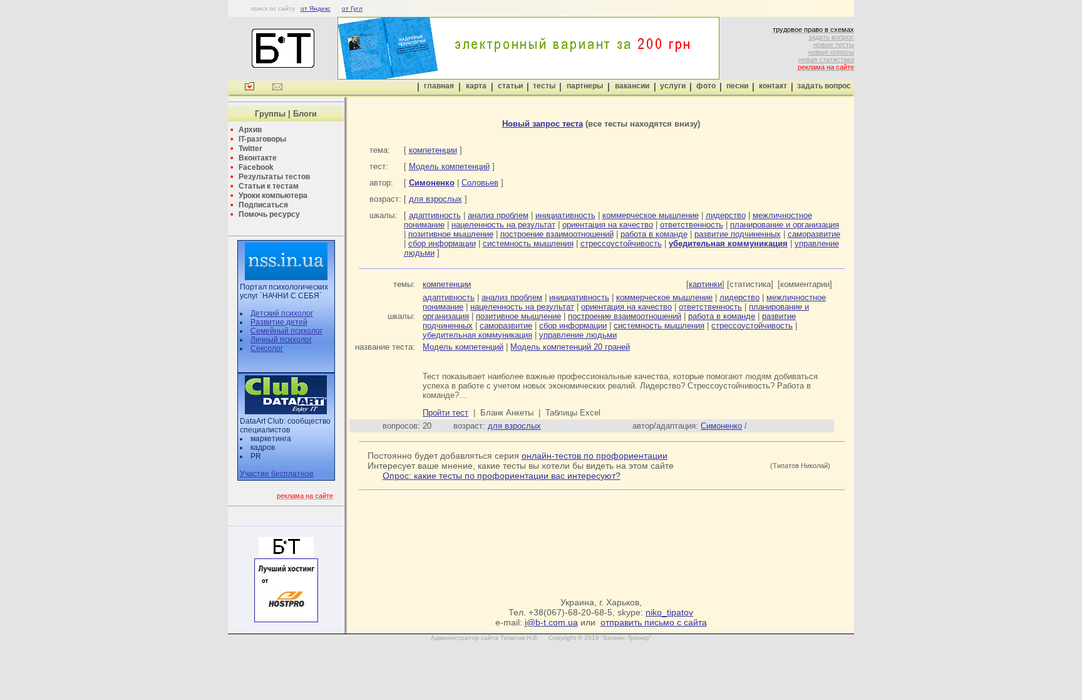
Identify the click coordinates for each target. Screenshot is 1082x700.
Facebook (256, 167)
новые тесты (833, 44)
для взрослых (435, 199)
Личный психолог (281, 339)
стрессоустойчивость (621, 243)
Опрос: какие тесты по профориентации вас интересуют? (502, 476)
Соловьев (479, 182)
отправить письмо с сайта (653, 622)
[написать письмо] (277, 88)
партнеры (585, 85)
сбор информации (442, 243)
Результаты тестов (274, 176)
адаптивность (435, 215)
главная (439, 85)
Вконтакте (258, 158)
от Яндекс (316, 8)
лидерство (726, 215)
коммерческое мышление (650, 215)
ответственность (691, 224)
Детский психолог (281, 313)
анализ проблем (498, 215)
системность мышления (528, 243)
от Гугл (352, 8)
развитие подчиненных (737, 234)
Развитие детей (278, 322)
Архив (250, 129)
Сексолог (266, 348)
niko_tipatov (669, 612)
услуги (673, 85)
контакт (773, 85)
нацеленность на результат (503, 224)
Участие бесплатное (277, 473)
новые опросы (831, 52)
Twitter (250, 148)
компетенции (433, 150)
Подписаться (263, 205)
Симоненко (721, 426)
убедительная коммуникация (477, 335)
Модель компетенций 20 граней (570, 347)
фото (706, 85)
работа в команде (654, 234)
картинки (705, 284)
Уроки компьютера (273, 195)
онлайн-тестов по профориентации (594, 456)
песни (737, 85)
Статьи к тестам (269, 186)
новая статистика (826, 59)
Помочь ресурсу (269, 214)
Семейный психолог (286, 330)
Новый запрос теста (542, 123)
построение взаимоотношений (557, 234)
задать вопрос (831, 37)
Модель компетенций (449, 166)
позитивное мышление (450, 234)
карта (476, 85)
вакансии (632, 85)
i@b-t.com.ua (551, 622)
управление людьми (578, 335)
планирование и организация (784, 224)
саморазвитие (814, 234)
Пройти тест (445, 412)
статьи (510, 85)
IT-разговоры (262, 139)
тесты (544, 85)
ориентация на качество (607, 224)
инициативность (565, 215)
